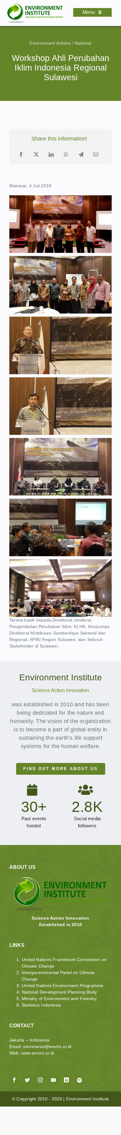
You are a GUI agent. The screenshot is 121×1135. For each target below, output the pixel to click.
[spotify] (79, 1080)
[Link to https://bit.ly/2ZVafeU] (45, 1072)
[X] (36, 154)
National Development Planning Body (59, 992)
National (83, 43)
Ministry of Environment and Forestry (59, 998)
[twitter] (27, 1080)
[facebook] (14, 1080)
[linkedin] (66, 1080)
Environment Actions (50, 43)
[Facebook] (21, 154)
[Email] (95, 154)
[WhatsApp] (66, 154)
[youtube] (53, 1080)
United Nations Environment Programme (63, 985)
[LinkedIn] (51, 154)
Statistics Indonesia (41, 1005)
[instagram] (40, 1080)
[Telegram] (81, 154)
